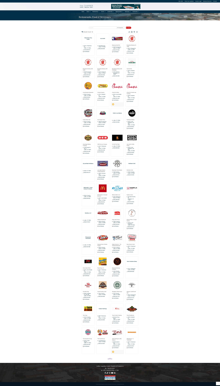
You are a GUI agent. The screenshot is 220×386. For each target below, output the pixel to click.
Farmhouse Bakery (130, 119)
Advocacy (127, 11)
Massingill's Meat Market (117, 170)
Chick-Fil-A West (115, 92)
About (88, 11)
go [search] (129, 27)
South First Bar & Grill (101, 291)
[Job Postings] (113, 104)
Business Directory (207, 1)
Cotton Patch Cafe (86, 119)
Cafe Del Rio (129, 68)
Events (102, 11)
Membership (95, 11)
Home (83, 11)
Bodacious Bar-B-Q (116, 45)
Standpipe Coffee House (117, 291)
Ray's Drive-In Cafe (131, 244)
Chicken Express (100, 92)
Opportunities (119, 11)
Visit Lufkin (180, 1)
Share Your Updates (189, 1)
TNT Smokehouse (101, 338)
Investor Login (198, 1)
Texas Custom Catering (117, 315)
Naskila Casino (130, 194)
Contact (215, 1)
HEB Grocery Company (102, 144)
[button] (82, 32)
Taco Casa (85, 315)
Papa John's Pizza (116, 219)
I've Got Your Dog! (115, 144)
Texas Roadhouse (130, 315)
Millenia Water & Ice (116, 194)
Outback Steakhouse (101, 219)
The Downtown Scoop (87, 338)
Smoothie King (86, 291)
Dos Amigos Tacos (101, 119)
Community (135, 11)
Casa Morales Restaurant (88, 92)
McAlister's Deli (130, 170)
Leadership (109, 11)
